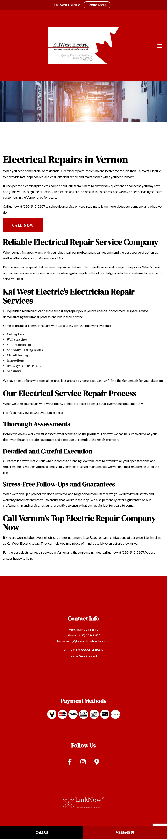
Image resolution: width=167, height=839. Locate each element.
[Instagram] (83, 763)
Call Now (23, 225)
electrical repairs (72, 171)
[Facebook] (70, 763)
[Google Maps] (96, 763)
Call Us (42, 832)
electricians (66, 192)
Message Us (125, 832)
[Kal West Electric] (83, 45)
